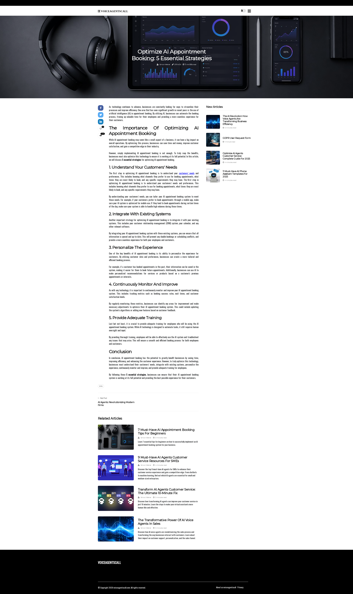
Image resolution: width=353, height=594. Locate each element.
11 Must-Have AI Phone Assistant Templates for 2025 (235, 174)
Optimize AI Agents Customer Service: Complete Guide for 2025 (236, 156)
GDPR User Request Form (237, 138)
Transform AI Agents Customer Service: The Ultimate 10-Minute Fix (166, 491)
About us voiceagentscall (226, 587)
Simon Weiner (165, 64)
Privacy (240, 587)
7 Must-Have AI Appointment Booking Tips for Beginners (166, 431)
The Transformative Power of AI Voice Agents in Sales (165, 522)
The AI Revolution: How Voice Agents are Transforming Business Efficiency (235, 120)
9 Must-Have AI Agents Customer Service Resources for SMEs (162, 459)
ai (101, 386)
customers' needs (186, 173)
